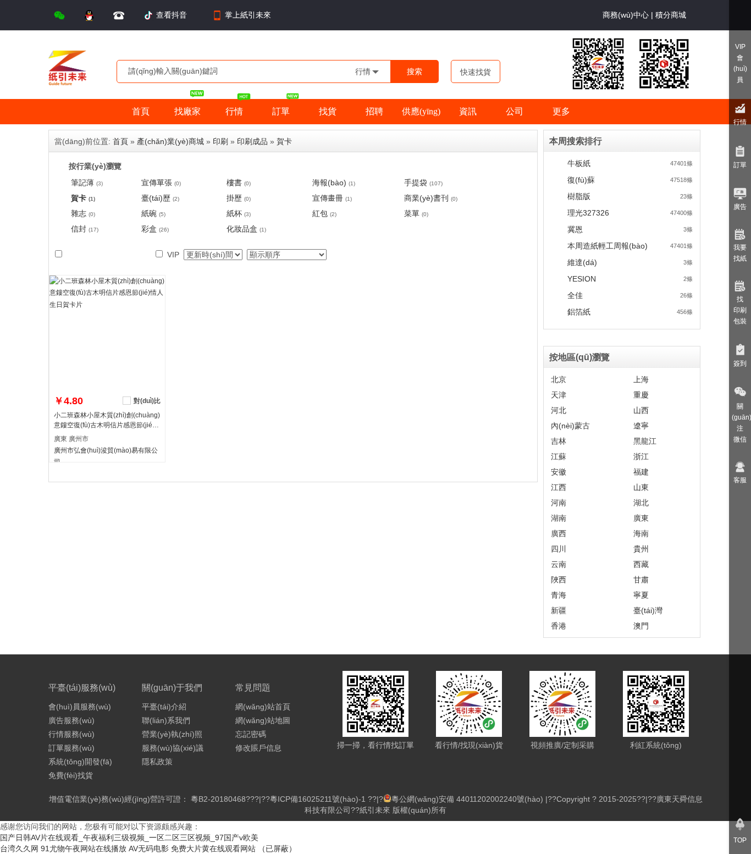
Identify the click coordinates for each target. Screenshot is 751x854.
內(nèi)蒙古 (570, 425)
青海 (558, 595)
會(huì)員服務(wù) (79, 706)
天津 (558, 394)
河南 (558, 502)
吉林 (558, 441)
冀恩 (575, 229)
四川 (558, 548)
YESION (581, 278)
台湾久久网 (19, 848)
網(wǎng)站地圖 (262, 720)
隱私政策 (157, 761)
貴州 (641, 548)
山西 (641, 410)
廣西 (558, 533)
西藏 (641, 564)
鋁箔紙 (578, 311)
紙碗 (149, 213)
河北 (558, 410)
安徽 (558, 471)
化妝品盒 (242, 228)
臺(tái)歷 (155, 198)
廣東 (641, 518)
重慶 (641, 394)
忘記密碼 (250, 734)
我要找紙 (740, 253)
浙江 (641, 456)
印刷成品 (252, 141)
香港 (558, 625)
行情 (740, 122)
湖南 (558, 518)
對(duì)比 (147, 401)
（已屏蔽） (277, 848)
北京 (558, 379)
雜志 (78, 213)
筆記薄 (82, 182)
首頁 (120, 141)
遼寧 (641, 425)
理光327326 (588, 212)
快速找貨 (475, 72)
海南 (641, 533)
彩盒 (149, 228)
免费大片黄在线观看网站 (213, 848)
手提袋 (415, 182)
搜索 (414, 71)
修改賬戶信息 (258, 747)
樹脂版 (578, 196)
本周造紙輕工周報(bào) (607, 245)
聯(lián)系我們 (166, 720)
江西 (558, 487)
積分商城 (669, 14)
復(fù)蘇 (581, 179)
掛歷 (234, 198)
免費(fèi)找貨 (70, 775)
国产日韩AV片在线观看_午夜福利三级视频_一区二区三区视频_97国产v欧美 (129, 837)
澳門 (641, 625)
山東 (641, 487)
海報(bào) (329, 182)
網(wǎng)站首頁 (262, 706)
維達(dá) (582, 262)
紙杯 (234, 213)
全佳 (575, 295)
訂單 (740, 165)
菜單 (411, 213)
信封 (78, 228)
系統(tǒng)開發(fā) (80, 761)
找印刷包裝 (740, 310)
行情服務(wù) (71, 734)
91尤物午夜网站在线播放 (83, 848)
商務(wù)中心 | (628, 14)
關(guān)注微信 (741, 423)
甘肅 (641, 579)
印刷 (220, 141)
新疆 (558, 610)
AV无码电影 (149, 848)
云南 (558, 564)
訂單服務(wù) (71, 747)
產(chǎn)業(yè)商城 (170, 141)
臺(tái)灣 (647, 610)
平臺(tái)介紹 (164, 706)
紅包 (320, 213)
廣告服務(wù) (71, 720)
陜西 (558, 579)
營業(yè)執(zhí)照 (172, 734)
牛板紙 (578, 163)
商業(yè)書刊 (426, 198)
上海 (641, 379)
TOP (740, 840)
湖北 (641, 502)
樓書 (234, 182)
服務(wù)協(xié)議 (172, 747)
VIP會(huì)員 (740, 63)
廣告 (740, 207)
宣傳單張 (156, 182)
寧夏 (641, 595)
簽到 (740, 363)
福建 (641, 471)
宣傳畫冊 (327, 198)
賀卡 (284, 141)
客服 (740, 480)
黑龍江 (644, 441)
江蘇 (558, 456)
